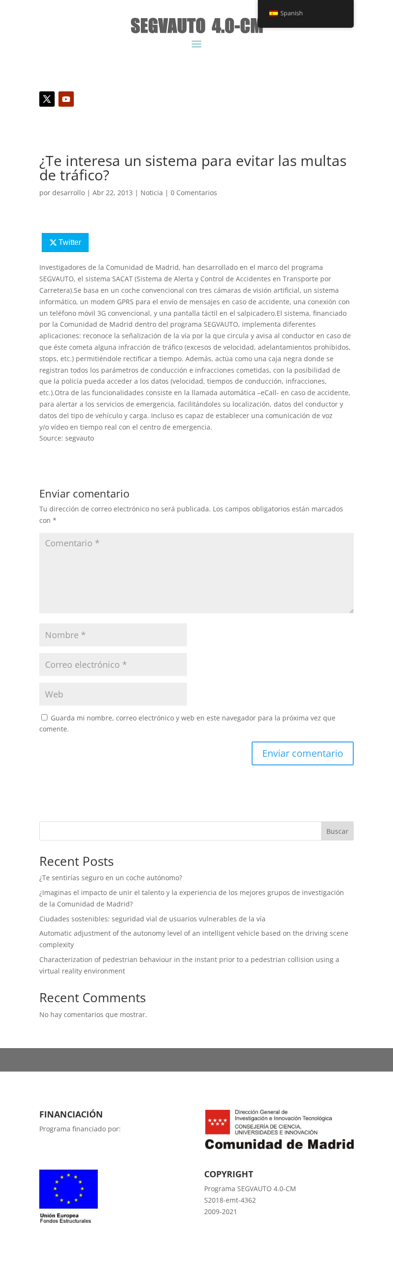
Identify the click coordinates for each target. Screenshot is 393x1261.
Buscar (337, 831)
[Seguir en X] (47, 99)
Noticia (151, 192)
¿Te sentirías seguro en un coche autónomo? (110, 877)
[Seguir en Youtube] (66, 99)
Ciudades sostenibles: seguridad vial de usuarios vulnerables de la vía (152, 918)
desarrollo (68, 192)
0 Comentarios (194, 192)
